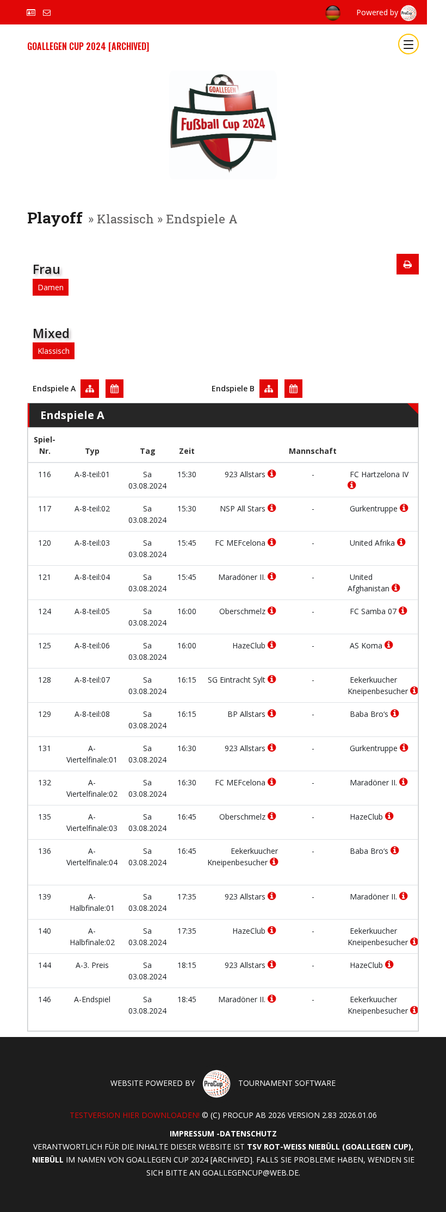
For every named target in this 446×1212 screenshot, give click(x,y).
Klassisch (54, 351)
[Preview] (408, 264)
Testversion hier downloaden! (135, 1115)
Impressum (192, 1133)
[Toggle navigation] (408, 44)
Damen (51, 287)
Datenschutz (248, 1133)
